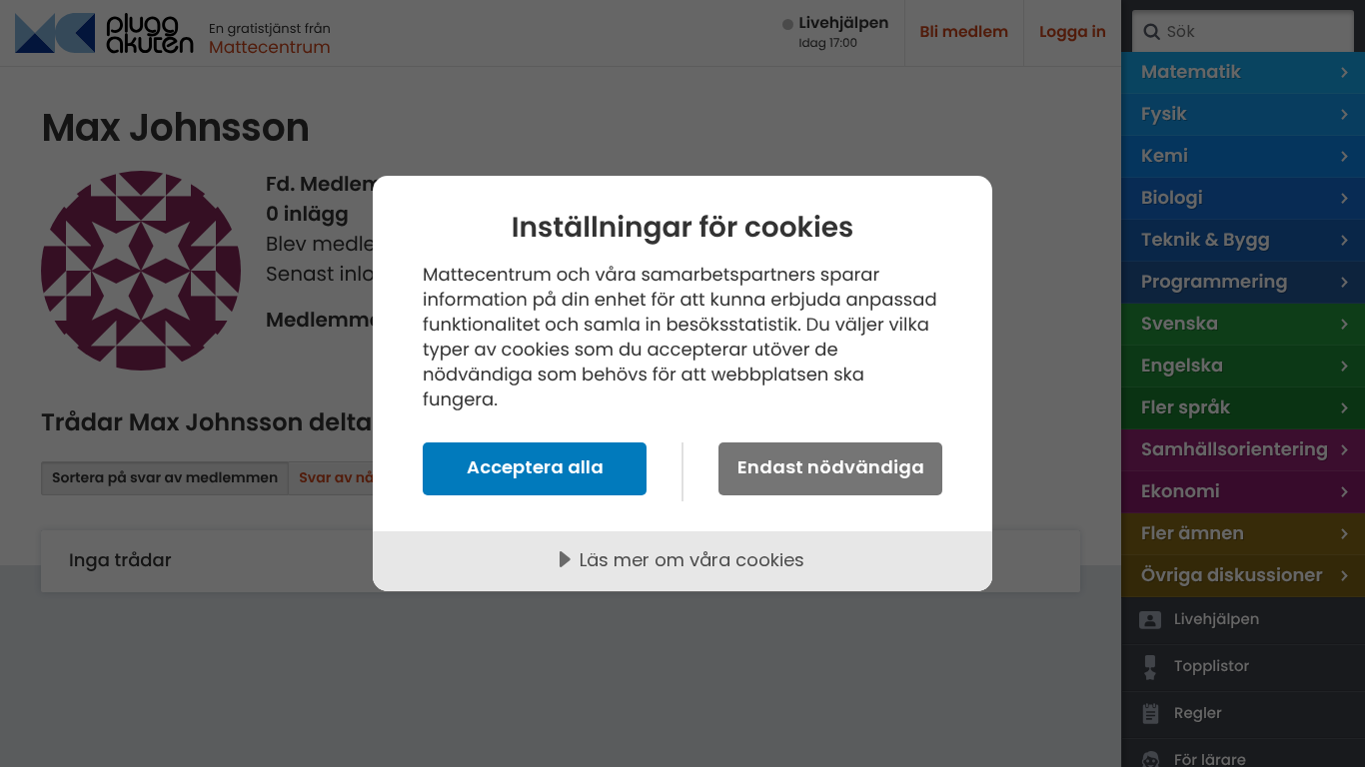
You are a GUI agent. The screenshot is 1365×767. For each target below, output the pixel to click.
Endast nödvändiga (830, 466)
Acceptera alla (535, 466)
